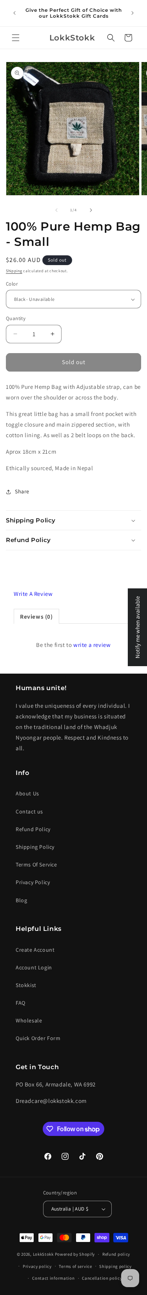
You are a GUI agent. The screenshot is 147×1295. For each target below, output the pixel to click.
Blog (21, 900)
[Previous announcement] (14, 13)
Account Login (34, 967)
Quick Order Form (38, 1038)
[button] (15, 37)
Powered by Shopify (75, 1254)
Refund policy (116, 1254)
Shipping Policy (35, 846)
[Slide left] (56, 210)
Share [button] (22, 491)
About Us (27, 793)
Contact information (53, 1278)
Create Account (35, 949)
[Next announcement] (132, 13)
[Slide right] (91, 210)
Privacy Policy (33, 882)
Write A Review (33, 593)
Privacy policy (37, 1266)
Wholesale (29, 1020)
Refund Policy (33, 829)
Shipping (14, 270)
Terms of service (75, 1266)
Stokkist (26, 985)
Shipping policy (115, 1266)
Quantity (15, 318)
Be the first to (73, 644)
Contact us (29, 811)
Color (12, 283)
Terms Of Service (36, 864)
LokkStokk (43, 1254)
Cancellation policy (102, 1278)
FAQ (20, 1002)
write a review (92, 644)
